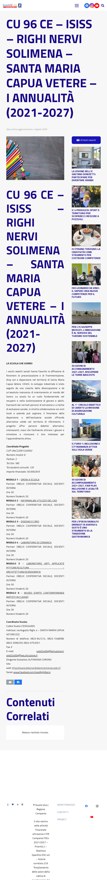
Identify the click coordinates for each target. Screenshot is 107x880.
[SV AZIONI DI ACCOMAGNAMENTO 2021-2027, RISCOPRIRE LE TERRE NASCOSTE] (86, 343)
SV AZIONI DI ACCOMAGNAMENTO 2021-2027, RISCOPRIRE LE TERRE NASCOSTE (85, 370)
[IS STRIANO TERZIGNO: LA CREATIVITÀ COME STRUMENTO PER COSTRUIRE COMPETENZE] (86, 226)
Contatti (63, 812)
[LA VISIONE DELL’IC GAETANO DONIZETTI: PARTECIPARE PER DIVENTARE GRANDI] (86, 149)
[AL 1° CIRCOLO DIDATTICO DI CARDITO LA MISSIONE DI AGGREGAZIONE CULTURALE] (86, 382)
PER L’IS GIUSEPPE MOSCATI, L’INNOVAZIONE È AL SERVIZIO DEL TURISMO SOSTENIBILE (86, 331)
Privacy (61, 819)
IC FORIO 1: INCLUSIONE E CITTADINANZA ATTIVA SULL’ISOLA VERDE (86, 447)
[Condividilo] (18, 682)
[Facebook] (86, 5)
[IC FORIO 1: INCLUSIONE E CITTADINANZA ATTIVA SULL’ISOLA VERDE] (86, 421)
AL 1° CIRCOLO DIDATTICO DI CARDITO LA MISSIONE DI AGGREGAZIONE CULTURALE (86, 409)
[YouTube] (96, 5)
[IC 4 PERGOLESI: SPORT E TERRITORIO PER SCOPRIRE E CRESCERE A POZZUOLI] (86, 187)
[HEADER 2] (13, 5)
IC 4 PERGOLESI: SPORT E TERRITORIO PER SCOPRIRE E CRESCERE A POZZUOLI (85, 214)
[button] (102, 5)
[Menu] (77, 5)
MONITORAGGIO (66, 805)
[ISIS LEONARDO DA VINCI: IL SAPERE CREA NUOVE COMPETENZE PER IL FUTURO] (86, 265)
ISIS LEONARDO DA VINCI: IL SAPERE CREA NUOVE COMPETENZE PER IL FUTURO (85, 292)
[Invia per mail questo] (10, 682)
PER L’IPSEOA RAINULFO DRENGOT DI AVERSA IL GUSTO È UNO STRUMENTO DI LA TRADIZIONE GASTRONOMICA (85, 529)
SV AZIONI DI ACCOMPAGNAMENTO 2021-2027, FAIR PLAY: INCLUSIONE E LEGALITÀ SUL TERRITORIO (85, 485)
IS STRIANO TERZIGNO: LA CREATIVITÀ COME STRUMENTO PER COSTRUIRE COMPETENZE (86, 253)
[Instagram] (91, 5)
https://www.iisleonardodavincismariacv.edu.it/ (36, 668)
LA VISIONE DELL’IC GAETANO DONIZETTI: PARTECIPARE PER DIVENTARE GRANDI (84, 175)
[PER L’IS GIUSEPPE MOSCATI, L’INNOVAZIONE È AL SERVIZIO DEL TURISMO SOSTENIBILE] (86, 304)
